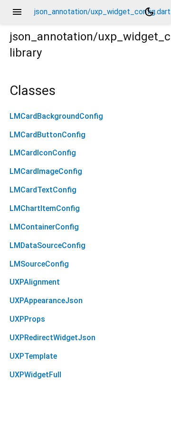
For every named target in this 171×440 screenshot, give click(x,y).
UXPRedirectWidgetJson (52, 337)
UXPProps (27, 319)
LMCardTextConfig (43, 189)
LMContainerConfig (44, 226)
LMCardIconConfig (43, 152)
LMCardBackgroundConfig (56, 116)
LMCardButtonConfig (48, 134)
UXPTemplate (33, 356)
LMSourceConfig (39, 263)
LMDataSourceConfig (48, 245)
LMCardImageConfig (46, 171)
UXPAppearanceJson (46, 300)
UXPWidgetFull (35, 374)
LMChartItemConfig (45, 208)
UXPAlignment (35, 282)
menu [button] (17, 12)
